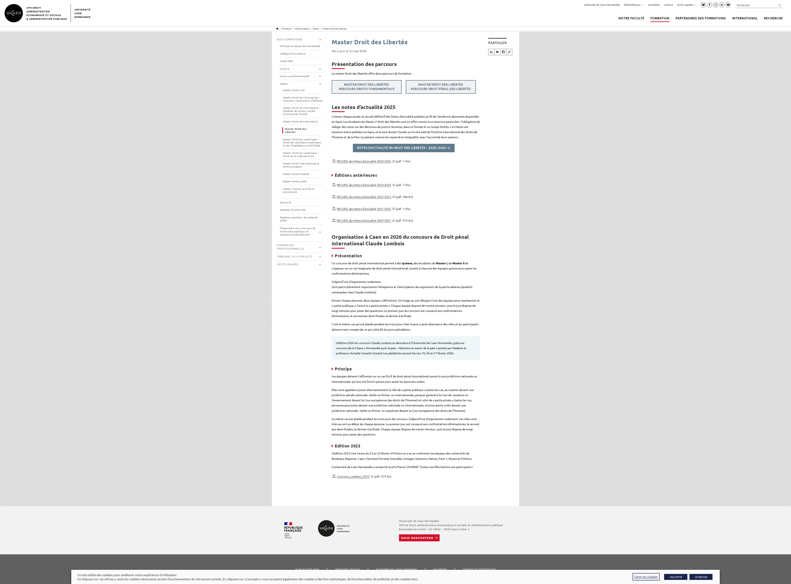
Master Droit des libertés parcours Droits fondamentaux (367, 87)
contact (668, 4)
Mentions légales (347, 569)
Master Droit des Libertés (334, 28)
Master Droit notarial (296, 174)
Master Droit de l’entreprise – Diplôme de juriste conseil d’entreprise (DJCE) (301, 111)
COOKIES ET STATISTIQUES (479, 569)
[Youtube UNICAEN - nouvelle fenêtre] (728, 5)
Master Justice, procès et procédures (298, 190)
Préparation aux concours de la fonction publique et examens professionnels (298, 231)
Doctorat (285, 202)
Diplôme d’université (293, 209)
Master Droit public (295, 181)
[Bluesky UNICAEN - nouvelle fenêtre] (703, 4)
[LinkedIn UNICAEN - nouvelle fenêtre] (721, 5)
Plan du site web (307, 569)
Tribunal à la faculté (294, 256)
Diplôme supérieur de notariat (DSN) (299, 219)
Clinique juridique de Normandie (300, 46)
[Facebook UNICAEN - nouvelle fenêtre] (709, 5)
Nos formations (289, 39)
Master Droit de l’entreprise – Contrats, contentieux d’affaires (303, 99)
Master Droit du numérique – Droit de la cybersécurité (301, 154)
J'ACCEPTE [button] (675, 577)
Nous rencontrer (417, 538)
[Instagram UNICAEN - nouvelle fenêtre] (715, 5)
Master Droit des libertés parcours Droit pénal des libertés (441, 87)
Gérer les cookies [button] (646, 577)
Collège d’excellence (293, 53)
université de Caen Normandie (602, 4)
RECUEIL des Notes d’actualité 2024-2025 (373, 161)
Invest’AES (286, 61)
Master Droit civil (293, 90)
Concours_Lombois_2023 (364, 476)
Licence (284, 68)
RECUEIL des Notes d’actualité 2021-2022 (373, 209)
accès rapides (685, 4)
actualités (654, 4)
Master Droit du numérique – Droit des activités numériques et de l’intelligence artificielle (302, 142)
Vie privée (440, 569)
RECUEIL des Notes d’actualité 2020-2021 (375, 220)
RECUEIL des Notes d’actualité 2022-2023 (375, 197)
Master (284, 83)
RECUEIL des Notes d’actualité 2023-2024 (373, 185)
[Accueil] (277, 28)
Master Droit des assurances (300, 121)
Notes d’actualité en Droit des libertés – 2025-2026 (401, 148)
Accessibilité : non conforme (396, 569)
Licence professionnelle (295, 76)
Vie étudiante (287, 264)
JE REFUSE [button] (701, 577)
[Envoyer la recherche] (779, 5)
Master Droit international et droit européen (301, 165)
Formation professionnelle (290, 247)
